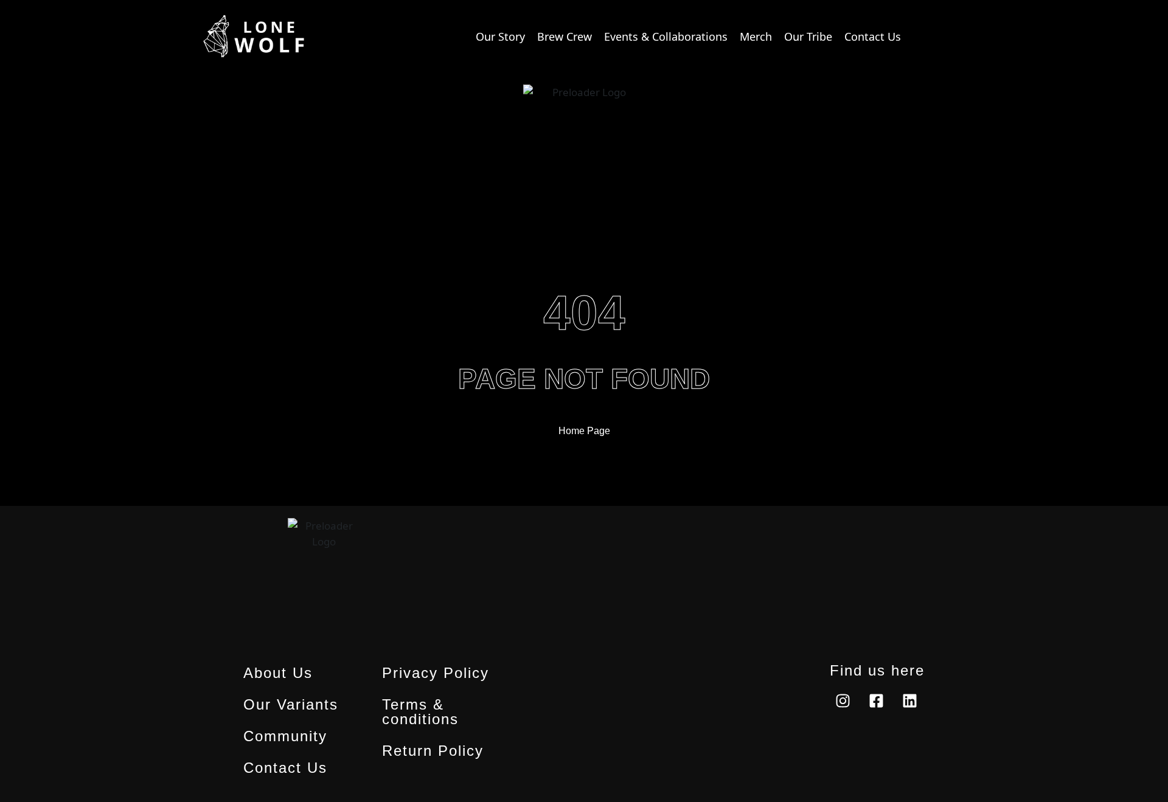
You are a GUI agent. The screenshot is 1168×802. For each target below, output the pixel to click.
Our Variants (290, 704)
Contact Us (285, 768)
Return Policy (433, 751)
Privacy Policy (435, 673)
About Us (278, 673)
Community (285, 736)
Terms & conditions (420, 712)
